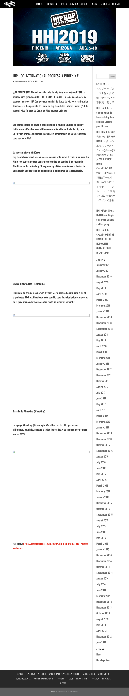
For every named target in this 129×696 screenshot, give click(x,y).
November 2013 (104, 607)
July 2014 (101, 584)
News (41, 81)
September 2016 (104, 450)
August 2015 (102, 520)
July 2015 (101, 526)
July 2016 (101, 462)
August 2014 (102, 578)
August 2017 (102, 387)
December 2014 (104, 555)
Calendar (31, 673)
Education (73, 4)
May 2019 (101, 288)
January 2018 (102, 363)
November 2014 (104, 561)
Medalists (106, 678)
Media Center (81, 678)
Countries (52, 4)
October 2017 (102, 381)
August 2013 (102, 619)
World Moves (103, 673)
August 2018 (102, 334)
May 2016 (101, 474)
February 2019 (103, 305)
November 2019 (104, 276)
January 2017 (102, 427)
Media (94, 4)
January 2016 (102, 497)
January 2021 (102, 270)
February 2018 (103, 358)
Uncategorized (103, 660)
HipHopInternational (22, 81)
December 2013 (104, 601)
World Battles (89, 673)
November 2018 (104, 323)
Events (39, 4)
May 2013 (101, 625)
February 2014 (103, 596)
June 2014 (101, 590)
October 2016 (103, 445)
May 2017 (101, 404)
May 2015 (101, 538)
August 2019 (102, 282)
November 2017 (103, 375)
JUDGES (63, 683)
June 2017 (101, 398)
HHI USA (61, 678)
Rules (64, 4)
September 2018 (104, 329)
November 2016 (104, 439)
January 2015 (102, 549)
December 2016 (104, 433)
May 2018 (101, 340)
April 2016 (101, 480)
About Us (105, 4)
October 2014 (103, 567)
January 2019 (102, 311)
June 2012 (101, 642)
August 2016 (102, 456)
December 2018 (104, 317)
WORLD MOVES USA (22, 678)
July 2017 (100, 392)
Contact (116, 4)
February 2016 (103, 491)
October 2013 (103, 613)
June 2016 (101, 468)
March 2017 (102, 416)
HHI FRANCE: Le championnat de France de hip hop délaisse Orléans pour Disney (105, 117)
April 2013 (101, 630)
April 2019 (101, 294)
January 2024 (102, 265)
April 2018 (101, 346)
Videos (70, 678)
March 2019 (102, 299)
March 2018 (102, 352)
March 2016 (102, 485)
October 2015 (103, 509)
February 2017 (103, 421)
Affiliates (42, 673)
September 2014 (104, 572)
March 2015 (102, 543)
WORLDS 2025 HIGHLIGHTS (44, 678)
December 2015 (104, 503)
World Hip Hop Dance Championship (64, 673)
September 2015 (104, 514)
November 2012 (104, 636)
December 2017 (103, 369)
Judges (83, 4)
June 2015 (101, 532)
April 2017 (101, 410)
